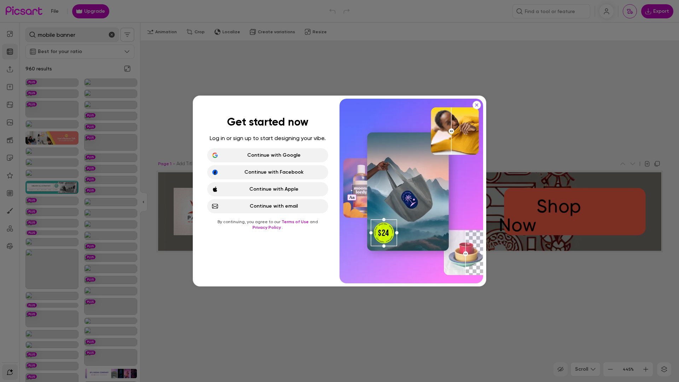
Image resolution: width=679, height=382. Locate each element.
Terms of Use (296, 221)
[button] (339, 191)
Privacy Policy (267, 227)
